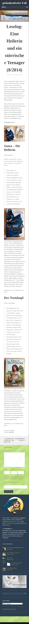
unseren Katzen (16, 521)
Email (12, 469)
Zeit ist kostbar (9, 557)
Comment (7, 451)
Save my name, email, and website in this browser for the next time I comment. (14, 475)
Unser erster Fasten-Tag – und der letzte (9, 440)
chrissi (20, 74)
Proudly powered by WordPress (7, 618)
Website (20, 469)
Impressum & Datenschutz (9, 609)
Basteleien (7, 525)
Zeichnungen (8, 523)
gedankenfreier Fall (14, 3)
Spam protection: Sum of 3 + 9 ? (12, 482)
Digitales (24, 523)
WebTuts (26, 618)
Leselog (11, 432)
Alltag (12, 430)
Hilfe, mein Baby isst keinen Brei (13, 552)
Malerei (14, 523)
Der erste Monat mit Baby (12, 568)
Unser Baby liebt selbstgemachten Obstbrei (15, 547)
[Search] (24, 593)
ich (10, 518)
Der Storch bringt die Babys (16, 563)
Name (6, 469)
